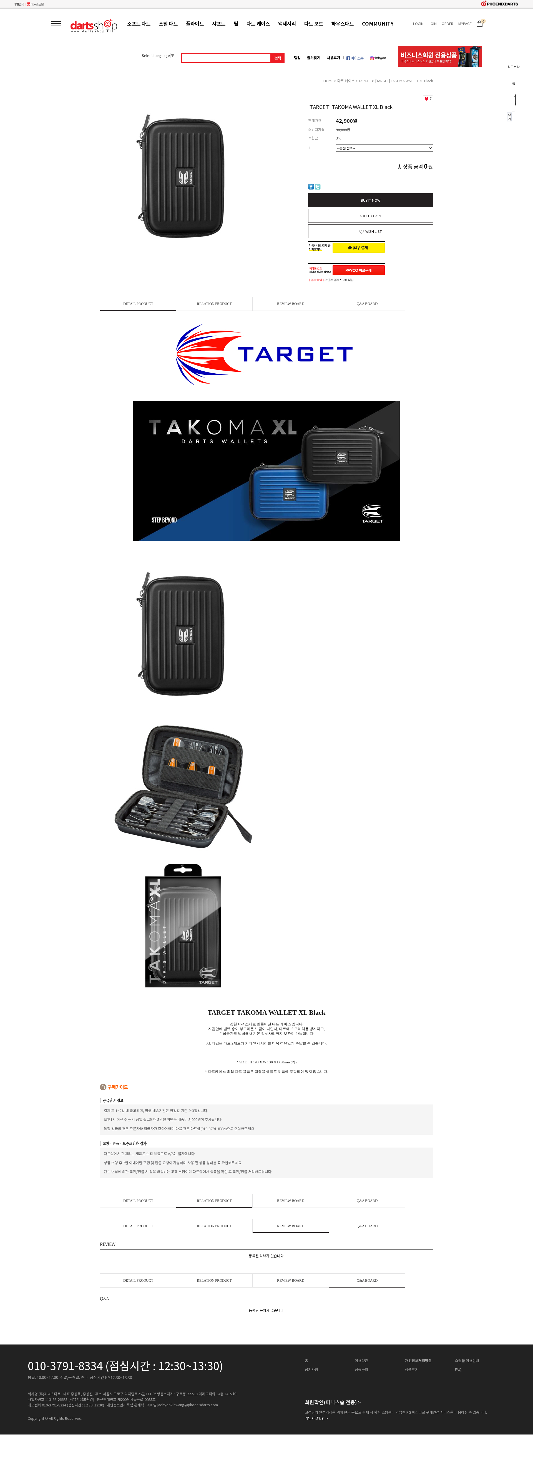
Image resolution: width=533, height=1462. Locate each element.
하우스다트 (342, 23)
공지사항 (311, 1369)
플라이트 (195, 23)
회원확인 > (333, 1402)
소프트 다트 (138, 23)
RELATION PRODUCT (214, 304)
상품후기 (411, 1369)
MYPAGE (465, 23)
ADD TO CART (370, 215)
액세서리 (287, 23)
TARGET (365, 80)
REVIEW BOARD (290, 304)
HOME (328, 80)
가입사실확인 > (316, 1418)
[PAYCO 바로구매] (359, 270)
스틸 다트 (168, 23)
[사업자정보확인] (81, 1399)
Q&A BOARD (367, 304)
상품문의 (361, 1369)
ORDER (447, 23)
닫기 (509, 117)
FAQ (458, 1369)
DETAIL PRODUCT (138, 304)
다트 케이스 (258, 23)
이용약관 (361, 1360)
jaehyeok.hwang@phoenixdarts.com (187, 1405)
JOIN (433, 23)
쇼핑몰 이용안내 (467, 1360)
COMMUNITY (377, 23)
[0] (479, 23)
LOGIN (418, 23)
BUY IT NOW (370, 200)
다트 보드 (313, 23)
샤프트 (218, 23)
